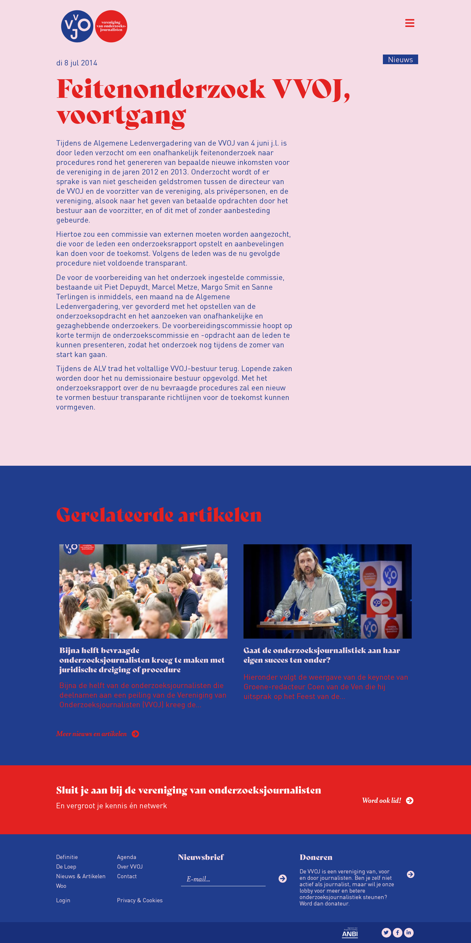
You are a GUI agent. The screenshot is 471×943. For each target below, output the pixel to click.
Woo (61, 885)
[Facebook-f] (397, 933)
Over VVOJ (130, 866)
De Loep (66, 866)
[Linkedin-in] (409, 933)
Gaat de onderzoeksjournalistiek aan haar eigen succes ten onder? (322, 654)
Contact (127, 875)
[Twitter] (386, 933)
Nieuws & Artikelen (81, 875)
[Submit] (282, 878)
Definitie (67, 856)
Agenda (126, 856)
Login (63, 900)
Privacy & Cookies (140, 900)
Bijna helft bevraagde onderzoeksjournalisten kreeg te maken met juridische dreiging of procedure (142, 659)
